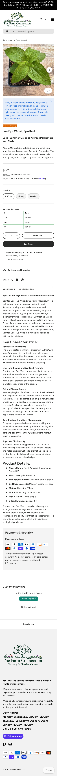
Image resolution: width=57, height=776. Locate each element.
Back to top (28, 624)
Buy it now (28, 244)
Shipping (6, 174)
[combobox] (28, 31)
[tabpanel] (28, 409)
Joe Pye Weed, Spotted (18, 40)
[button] (47, 19)
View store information (16, 259)
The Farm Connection (17, 769)
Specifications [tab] (26, 288)
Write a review (29, 598)
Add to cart (38, 235)
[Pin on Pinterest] (22, 279)
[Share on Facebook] (17, 279)
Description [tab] (9, 288)
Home (5, 40)
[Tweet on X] (11, 279)
